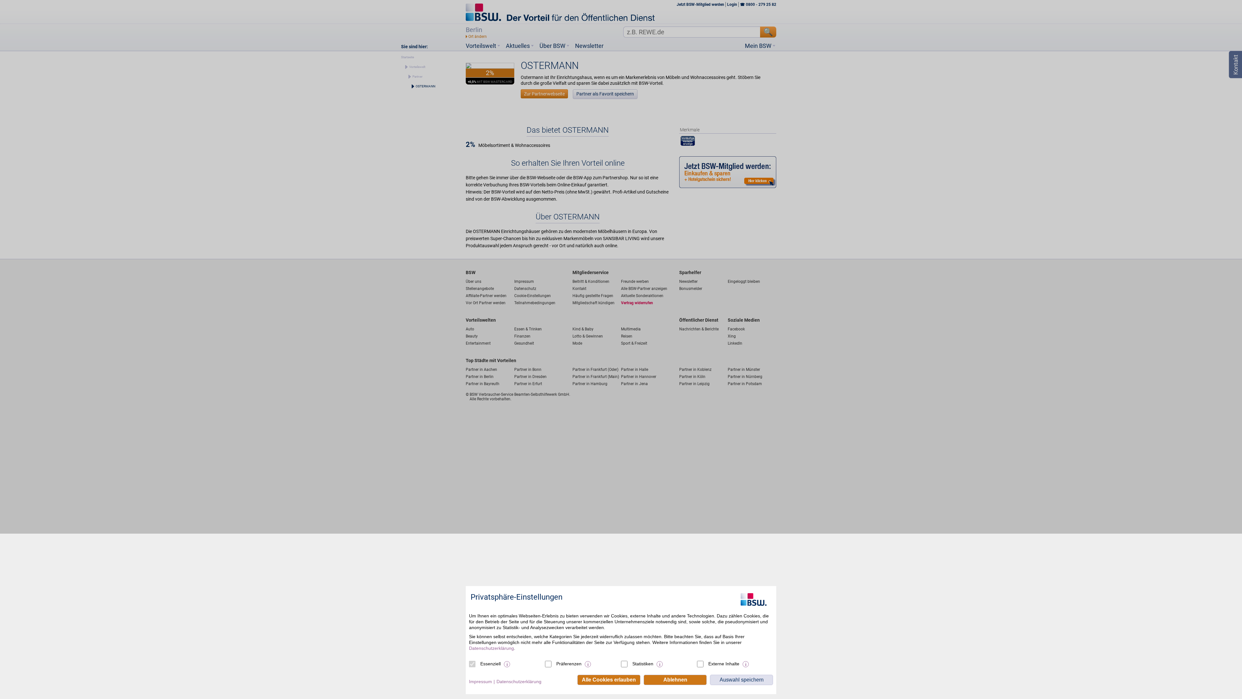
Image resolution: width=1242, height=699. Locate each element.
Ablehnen (675, 679)
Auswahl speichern (742, 679)
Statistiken (642, 663)
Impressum (480, 681)
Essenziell (490, 663)
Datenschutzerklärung (491, 648)
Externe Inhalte (723, 663)
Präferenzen (569, 663)
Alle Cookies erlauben (609, 679)
